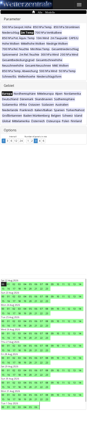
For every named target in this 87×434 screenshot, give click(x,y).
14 (80, 284)
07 (41, 284)
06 (36, 284)
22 (41, 288)
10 (58, 284)
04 (25, 284)
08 (47, 284)
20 (30, 288)
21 (36, 288)
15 (3, 288)
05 (30, 284)
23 (47, 288)
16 (8, 288)
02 (14, 284)
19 (25, 288)
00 (3, 284)
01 (8, 284)
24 (21, 141)
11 (63, 284)
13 (74, 284)
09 (52, 284)
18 (19, 288)
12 (15, 141)
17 (14, 288)
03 (19, 284)
